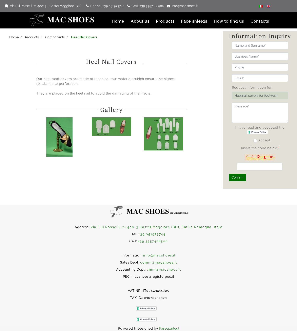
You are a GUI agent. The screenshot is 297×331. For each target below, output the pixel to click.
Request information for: (252, 87)
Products (32, 37)
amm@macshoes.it (164, 269)
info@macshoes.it (185, 6)
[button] (237, 177)
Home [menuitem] (118, 21)
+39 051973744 (114, 6)
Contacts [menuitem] (260, 21)
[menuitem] (261, 6)
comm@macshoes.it (158, 262)
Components (55, 37)
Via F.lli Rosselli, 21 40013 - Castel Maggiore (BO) (45, 6)
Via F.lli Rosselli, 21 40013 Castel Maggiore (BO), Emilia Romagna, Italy (156, 227)
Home (14, 37)
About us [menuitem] (140, 21)
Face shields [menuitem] (194, 21)
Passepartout (169, 328)
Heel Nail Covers (84, 37)
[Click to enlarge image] (59, 137)
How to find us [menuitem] (229, 21)
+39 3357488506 (152, 6)
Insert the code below (260, 148)
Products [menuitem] (165, 21)
